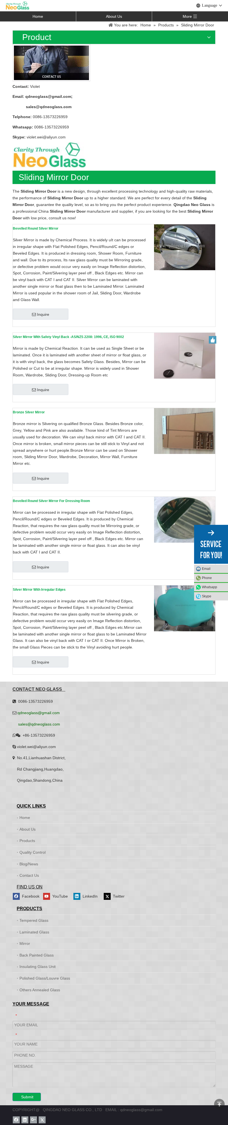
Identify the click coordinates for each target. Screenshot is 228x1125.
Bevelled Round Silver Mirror (35, 228)
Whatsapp (209, 587)
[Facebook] (16, 1119)
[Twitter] (42, 1119)
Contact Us (29, 875)
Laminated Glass (34, 932)
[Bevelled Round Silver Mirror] (184, 247)
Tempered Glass (33, 920)
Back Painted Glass (36, 955)
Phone (207, 578)
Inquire (43, 314)
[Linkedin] (24, 1119)
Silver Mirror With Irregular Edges (39, 590)
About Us (114, 16)
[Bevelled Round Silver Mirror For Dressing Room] (184, 519)
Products (27, 840)
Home (38, 16)
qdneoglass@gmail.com (48, 96)
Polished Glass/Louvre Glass (44, 978)
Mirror (24, 943)
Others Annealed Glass (39, 990)
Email (206, 569)
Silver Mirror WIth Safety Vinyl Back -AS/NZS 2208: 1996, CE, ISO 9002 (68, 337)
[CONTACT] (51, 62)
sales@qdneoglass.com (48, 107)
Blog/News (28, 864)
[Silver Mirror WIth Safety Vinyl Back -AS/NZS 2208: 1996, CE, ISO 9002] (184, 355)
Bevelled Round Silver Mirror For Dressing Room (51, 501)
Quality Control (32, 852)
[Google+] (33, 1119)
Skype (206, 596)
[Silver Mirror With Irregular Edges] (184, 608)
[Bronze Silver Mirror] (184, 431)
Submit (27, 1097)
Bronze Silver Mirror (29, 412)
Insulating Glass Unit (37, 966)
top (219, 1104)
